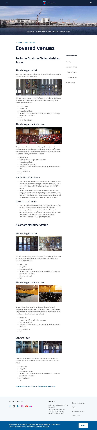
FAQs (73, 407)
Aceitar (83, 425)
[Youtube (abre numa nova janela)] (26, 406)
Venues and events (41, 31)
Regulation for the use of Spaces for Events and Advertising (35, 386)
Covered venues (65, 31)
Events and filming (53, 31)
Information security (78, 411)
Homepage (30, 31)
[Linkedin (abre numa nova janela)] (18, 406)
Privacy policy (76, 415)
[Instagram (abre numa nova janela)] (22, 406)
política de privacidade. (42, 426)
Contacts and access (78, 403)
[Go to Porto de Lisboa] (49, 3)
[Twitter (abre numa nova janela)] (14, 406)
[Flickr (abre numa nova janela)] (31, 406)
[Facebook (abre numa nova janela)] (10, 406)
